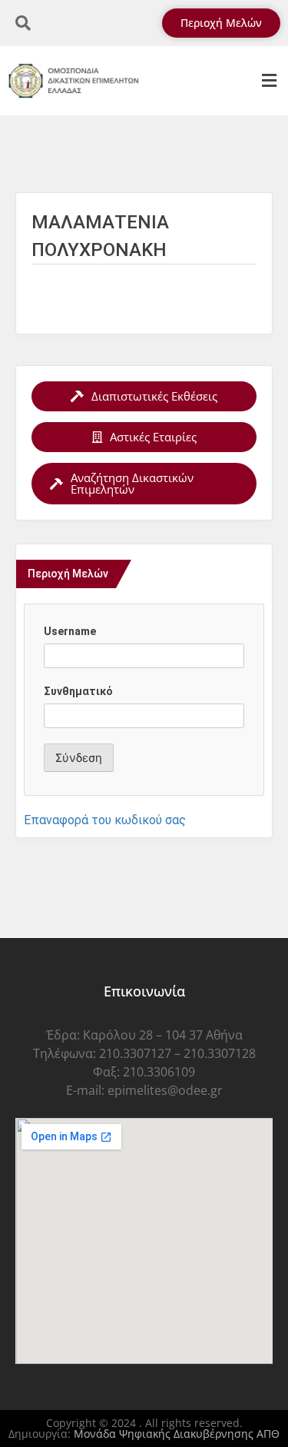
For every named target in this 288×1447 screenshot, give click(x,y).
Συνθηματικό (78, 691)
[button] (268, 81)
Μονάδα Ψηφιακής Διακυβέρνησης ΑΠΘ (177, 1433)
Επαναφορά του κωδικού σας (105, 820)
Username (70, 631)
